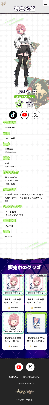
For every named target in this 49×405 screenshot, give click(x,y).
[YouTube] (24, 115)
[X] (36, 115)
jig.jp (30, 399)
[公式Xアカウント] (30, 367)
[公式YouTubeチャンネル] (19, 367)
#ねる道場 (10, 211)
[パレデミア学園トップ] (3, 3)
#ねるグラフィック (15, 214)
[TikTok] (13, 115)
